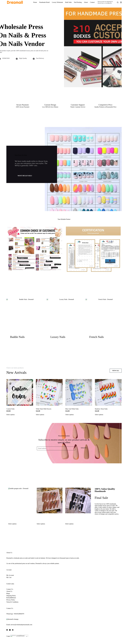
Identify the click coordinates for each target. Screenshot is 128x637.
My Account (10, 575)
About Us (9, 591)
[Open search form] (117, 2)
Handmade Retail (44, 2)
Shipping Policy (11, 595)
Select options (10, 414)
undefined (20, 636)
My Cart (8, 577)
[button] (25, 175)
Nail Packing (78, 2)
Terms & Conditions (12, 602)
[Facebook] (7, 630)
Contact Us (9, 589)
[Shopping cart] (121, 2)
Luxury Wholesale (57, 2)
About (86, 2)
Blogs (8, 593)
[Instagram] (10, 630)
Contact (92, 2)
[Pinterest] (12, 630)
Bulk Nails (68, 2)
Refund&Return (11, 597)
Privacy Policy (10, 600)
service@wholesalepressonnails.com (21, 624)
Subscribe (84, 448)
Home (35, 2)
